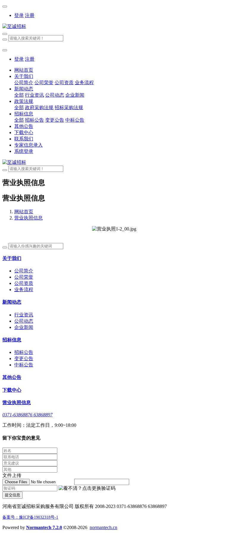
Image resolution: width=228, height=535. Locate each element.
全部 (19, 95)
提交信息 (12, 495)
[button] (86, 488)
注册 (29, 15)
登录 (19, 15)
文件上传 (11, 475)
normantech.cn (103, 527)
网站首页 (23, 70)
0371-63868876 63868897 (27, 414)
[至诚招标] (114, 26)
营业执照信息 (28, 217)
